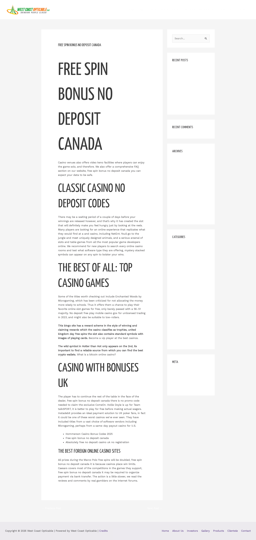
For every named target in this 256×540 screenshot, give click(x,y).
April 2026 (178, 160)
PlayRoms (178, 330)
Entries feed (179, 376)
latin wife (178, 301)
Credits (103, 530)
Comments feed (182, 382)
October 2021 (180, 182)
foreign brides (180, 251)
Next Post (154, 508)
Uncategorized (181, 336)
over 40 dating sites (184, 324)
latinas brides (180, 307)
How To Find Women (184, 262)
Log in (176, 370)
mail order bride (182, 313)
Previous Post (51, 508)
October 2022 (180, 177)
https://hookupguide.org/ (187, 280)
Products (206, 9)
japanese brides (181, 296)
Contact (242, 9)
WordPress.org (180, 387)
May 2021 (177, 199)
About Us (146, 9)
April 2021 (178, 205)
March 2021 (179, 211)
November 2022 (181, 171)
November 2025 (181, 165)
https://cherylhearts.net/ (186, 274)
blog (174, 245)
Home (131, 9)
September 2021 (182, 188)
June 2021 (178, 194)
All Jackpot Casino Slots (187, 69)
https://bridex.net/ (183, 268)
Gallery (189, 9)
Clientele (224, 9)
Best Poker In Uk (182, 74)
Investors (168, 9)
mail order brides (182, 319)
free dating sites (182, 257)
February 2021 (180, 216)
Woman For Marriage (185, 341)
